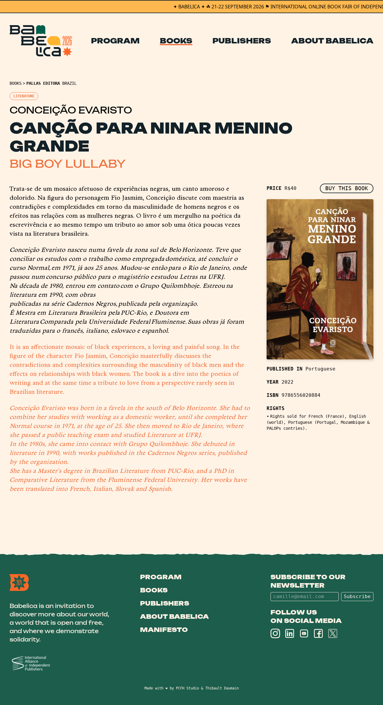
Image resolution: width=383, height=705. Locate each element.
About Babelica (332, 40)
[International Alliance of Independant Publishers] (60, 663)
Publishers (241, 40)
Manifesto (164, 629)
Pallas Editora (43, 83)
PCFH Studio (187, 688)
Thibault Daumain (222, 688)
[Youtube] (304, 633)
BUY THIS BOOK (346, 188)
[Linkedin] (289, 633)
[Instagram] (275, 633)
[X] (333, 633)
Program (115, 40)
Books (176, 40)
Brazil (69, 83)
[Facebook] (318, 633)
